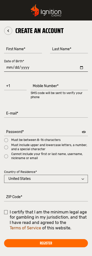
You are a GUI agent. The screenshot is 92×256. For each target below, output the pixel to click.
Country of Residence (20, 172)
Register (46, 243)
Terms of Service (25, 228)
